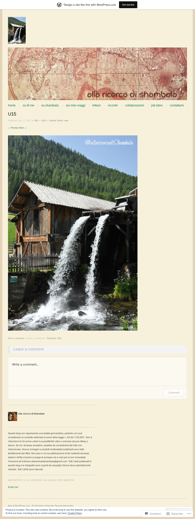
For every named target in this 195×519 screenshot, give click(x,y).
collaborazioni (134, 105)
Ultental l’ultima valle (58, 120)
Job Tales (157, 105)
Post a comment (16, 338)
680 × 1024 (40, 120)
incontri (113, 105)
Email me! (13, 486)
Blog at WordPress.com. (19, 505)
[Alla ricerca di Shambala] (97, 75)
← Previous (13, 127)
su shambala (50, 105)
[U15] (72, 232)
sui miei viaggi (75, 105)
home (12, 105)
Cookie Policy (75, 513)
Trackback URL (54, 338)
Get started (128, 4)
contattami (177, 105)
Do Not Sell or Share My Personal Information (53, 505)
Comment (174, 392)
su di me (28, 105)
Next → (22, 127)
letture (96, 105)
